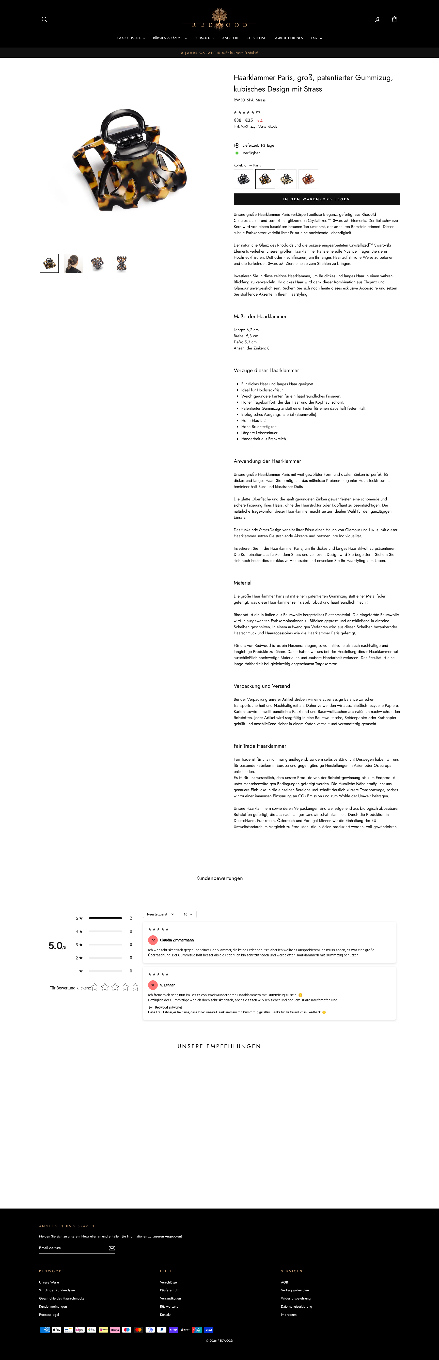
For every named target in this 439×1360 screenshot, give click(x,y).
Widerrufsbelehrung (296, 1298)
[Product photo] (128, 160)
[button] (103, 918)
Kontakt (165, 1314)
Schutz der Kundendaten (57, 1290)
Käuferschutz (169, 1290)
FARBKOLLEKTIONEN (288, 38)
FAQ (314, 38)
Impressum (289, 1314)
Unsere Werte (49, 1282)
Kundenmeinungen (53, 1306)
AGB (284, 1282)
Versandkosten (268, 126)
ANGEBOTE (230, 38)
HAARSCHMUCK (129, 38)
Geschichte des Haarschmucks (61, 1298)
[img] (244, 112)
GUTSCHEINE (256, 38)
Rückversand (169, 1306)
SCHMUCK (203, 38)
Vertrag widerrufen (295, 1290)
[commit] (112, 1248)
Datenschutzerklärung (296, 1306)
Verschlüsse (168, 1282)
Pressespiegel (49, 1314)
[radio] (243, 179)
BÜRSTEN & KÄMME (168, 38)
